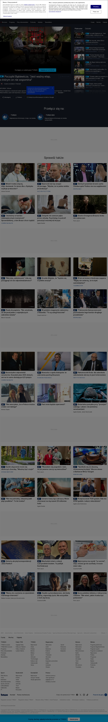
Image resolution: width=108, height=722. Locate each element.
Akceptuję (96, 6)
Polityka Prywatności (7, 16)
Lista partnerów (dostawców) (55, 11)
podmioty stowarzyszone (29, 4)
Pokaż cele (96, 11)
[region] (54, 9)
